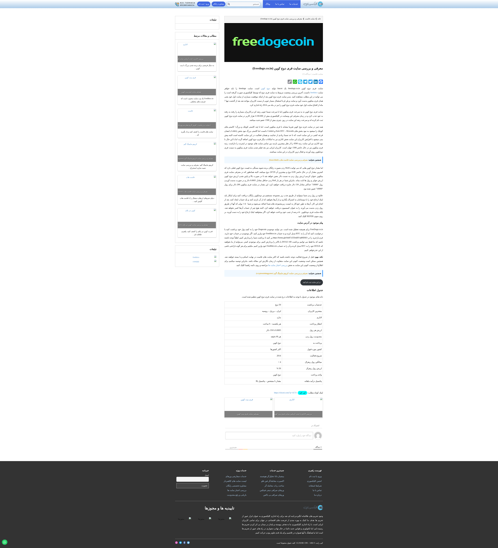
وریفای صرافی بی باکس (273, 495)
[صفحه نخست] (313, 4)
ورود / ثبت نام (203, 4)
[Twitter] (310, 82)
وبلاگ (267, 4)
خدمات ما (293, 4)
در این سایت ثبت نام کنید (311, 282)
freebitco (313, 92)
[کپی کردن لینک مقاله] (289, 82)
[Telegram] (305, 82)
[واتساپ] (4, 542)
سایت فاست (310, 19)
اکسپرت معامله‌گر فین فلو (272, 481)
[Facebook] (320, 82)
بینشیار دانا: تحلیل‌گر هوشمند (272, 476)
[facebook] (184, 542)
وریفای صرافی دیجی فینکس (272, 490)
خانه (319, 19)
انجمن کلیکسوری (314, 481)
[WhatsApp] (294, 82)
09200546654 (187, 5)
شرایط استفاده (315, 486)
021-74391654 (187, 3)
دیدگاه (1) (306, 74)
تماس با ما (279, 4)
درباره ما (318, 495)
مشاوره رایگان (218, 4)
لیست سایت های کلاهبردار (235, 481)
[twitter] (188, 542)
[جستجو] (228, 4)
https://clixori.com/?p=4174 (285, 393)
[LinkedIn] (315, 82)
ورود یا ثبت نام (315, 476)
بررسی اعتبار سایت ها (277, 265)
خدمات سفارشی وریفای (236, 476)
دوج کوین (265, 88)
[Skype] (300, 82)
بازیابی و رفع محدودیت (236, 495)
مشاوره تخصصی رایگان (236, 486)
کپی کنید (302, 393)
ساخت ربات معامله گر (274, 486)
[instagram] (176, 542)
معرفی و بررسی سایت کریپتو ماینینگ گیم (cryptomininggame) (282, 273)
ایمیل (207, 475)
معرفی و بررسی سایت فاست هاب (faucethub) (288, 160)
